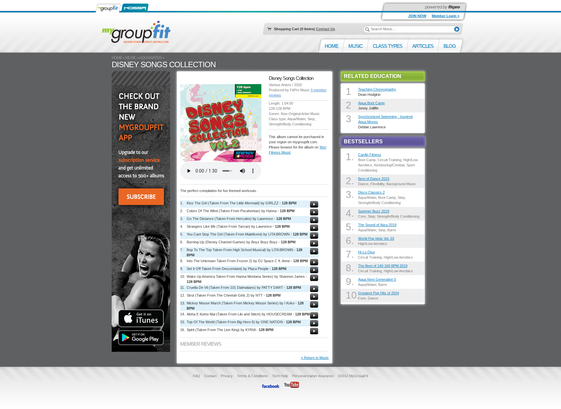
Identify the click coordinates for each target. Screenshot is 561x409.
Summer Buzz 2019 (373, 211)
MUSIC (130, 58)
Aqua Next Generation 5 (377, 279)
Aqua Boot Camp (371, 103)
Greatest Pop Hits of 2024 (378, 293)
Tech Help (280, 376)
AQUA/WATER (150, 58)
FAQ (196, 376)
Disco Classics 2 (371, 192)
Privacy (227, 376)
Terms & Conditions (252, 376)
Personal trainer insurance (313, 376)
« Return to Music (315, 358)
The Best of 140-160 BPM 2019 (382, 266)
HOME (117, 58)
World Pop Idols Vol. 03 (376, 238)
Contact (210, 376)
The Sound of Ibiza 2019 (377, 225)
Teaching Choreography (377, 89)
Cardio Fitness (369, 155)
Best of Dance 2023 (373, 179)
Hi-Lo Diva (366, 252)
